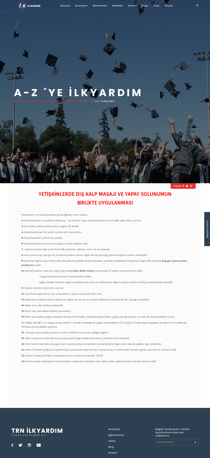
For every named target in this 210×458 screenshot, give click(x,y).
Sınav (156, 6)
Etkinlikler (117, 6)
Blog (89, 101)
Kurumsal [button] (80, 5)
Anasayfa (65, 6)
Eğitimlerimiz (100, 6)
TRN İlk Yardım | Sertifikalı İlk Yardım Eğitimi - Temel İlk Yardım (49, 101)
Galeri (112, 441)
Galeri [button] (131, 5)
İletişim (168, 6)
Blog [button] (144, 5)
